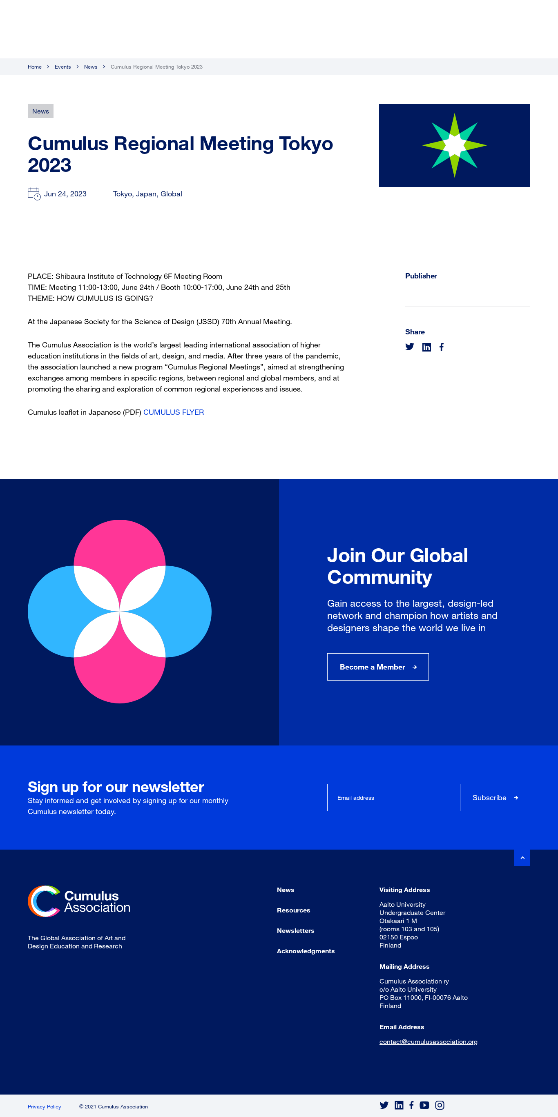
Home (35, 66)
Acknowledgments (306, 951)
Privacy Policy (44, 1106)
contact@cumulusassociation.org (428, 1041)
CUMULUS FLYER (173, 411)
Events (63, 66)
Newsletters (296, 930)
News (91, 66)
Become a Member (372, 666)
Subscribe (490, 797)
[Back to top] (522, 858)
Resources (293, 910)
